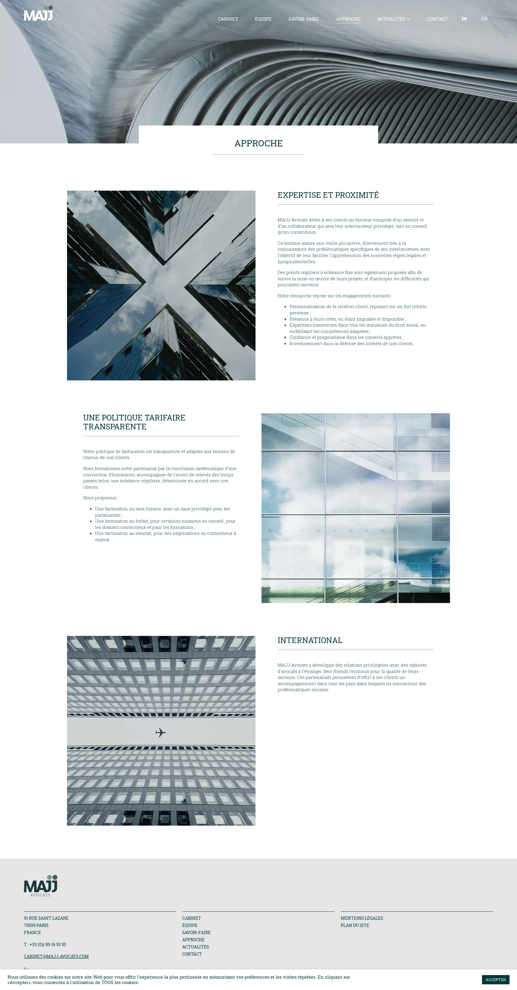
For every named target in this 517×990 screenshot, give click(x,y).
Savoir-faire (303, 19)
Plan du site (355, 925)
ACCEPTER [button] (496, 979)
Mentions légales (362, 918)
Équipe (263, 19)
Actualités (391, 19)
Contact (437, 19)
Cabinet (228, 19)
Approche (348, 19)
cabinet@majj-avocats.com (56, 956)
